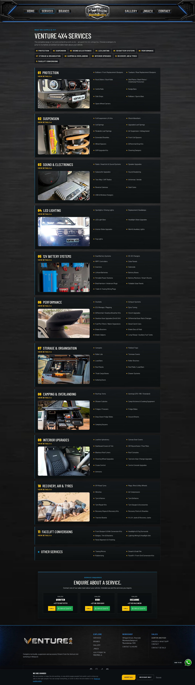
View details (45, 76)
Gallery (97, 645)
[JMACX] (147, 11)
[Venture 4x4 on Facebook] (91, 669)
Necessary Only (145, 677)
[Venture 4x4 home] (97, 11)
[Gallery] (131, 11)
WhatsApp (65, 608)
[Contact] (164, 11)
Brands (96, 641)
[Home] (30, 11)
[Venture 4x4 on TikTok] (101, 669)
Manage (158, 677)
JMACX (96, 649)
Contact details (159, 648)
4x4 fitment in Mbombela (99, 653)
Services (97, 638)
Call (52, 608)
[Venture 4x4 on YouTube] (107, 669)
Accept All (128, 677)
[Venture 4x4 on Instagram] (96, 669)
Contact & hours (129, 647)
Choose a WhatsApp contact (160, 642)
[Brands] (64, 11)
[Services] (47, 11)
